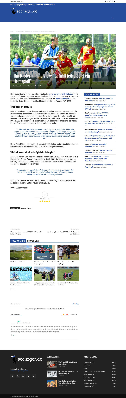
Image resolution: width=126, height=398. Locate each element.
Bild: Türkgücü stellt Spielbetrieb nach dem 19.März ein (67, 363)
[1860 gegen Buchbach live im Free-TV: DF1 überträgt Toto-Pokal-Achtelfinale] (44, 274)
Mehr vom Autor (33, 241)
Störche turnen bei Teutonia (18, 262)
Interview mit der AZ (63, 98)
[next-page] (15, 289)
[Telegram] (42, 220)
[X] (110, 1)
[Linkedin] (38, 220)
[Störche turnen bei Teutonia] (21, 252)
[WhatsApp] (33, 220)
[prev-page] (11, 289)
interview (23, 208)
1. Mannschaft (19, 31)
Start (11, 31)
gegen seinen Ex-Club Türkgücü (61, 94)
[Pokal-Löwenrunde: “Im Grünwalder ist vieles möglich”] (44, 252)
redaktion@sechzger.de (19, 371)
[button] (113, 18)
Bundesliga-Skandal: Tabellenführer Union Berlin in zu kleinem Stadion (67, 382)
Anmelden (76, 304)
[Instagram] (108, 1)
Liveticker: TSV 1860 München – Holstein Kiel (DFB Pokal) (96, 115)
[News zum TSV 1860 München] (24, 11)
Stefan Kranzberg (20, 86)
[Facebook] (105, 1)
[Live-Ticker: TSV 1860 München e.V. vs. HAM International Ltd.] (52, 374)
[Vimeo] (112, 1)
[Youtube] (114, 1)
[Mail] (23, 376)
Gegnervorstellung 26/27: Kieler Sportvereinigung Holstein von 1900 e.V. (100, 107)
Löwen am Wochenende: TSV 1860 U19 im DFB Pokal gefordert (25, 233)
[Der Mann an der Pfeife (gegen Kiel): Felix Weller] (68, 274)
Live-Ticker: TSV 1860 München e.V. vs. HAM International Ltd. (68, 372)
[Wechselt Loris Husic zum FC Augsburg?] (68, 252)
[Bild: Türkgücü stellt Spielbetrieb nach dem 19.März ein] (52, 364)
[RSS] (28, 376)
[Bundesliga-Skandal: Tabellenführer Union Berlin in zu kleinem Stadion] (52, 383)
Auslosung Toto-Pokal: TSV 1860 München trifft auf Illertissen (63, 233)
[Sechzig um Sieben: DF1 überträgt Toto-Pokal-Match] (21, 274)
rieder (30, 208)
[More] (47, 220)
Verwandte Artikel (18, 241)
